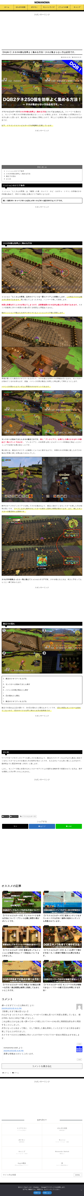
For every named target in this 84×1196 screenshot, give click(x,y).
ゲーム (6, 816)
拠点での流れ (11, 176)
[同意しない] (81, 1190)
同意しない (47, 1193)
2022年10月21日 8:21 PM (12, 1008)
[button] (80, 1173)
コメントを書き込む (42, 1066)
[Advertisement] (42, 31)
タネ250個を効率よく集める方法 (18, 174)
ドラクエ (15, 816)
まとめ (8, 179)
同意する (37, 1193)
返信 (80, 1059)
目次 (39, 167)
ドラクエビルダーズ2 (29, 816)
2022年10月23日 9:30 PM (14, 1051)
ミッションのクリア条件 (15, 171)
